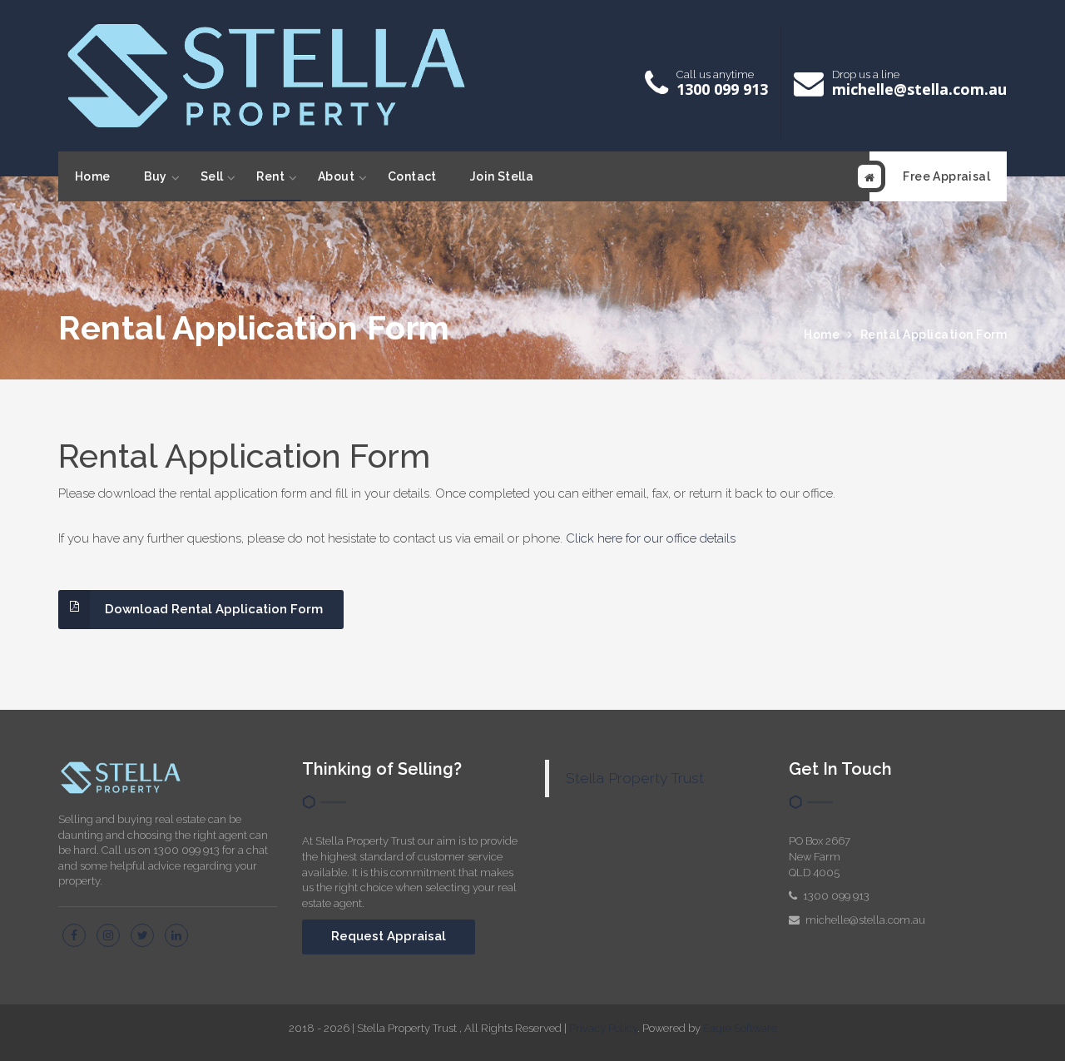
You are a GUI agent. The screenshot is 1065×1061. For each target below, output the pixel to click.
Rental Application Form (934, 334)
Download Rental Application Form (214, 609)
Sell (212, 176)
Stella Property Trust (635, 778)
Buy (155, 176)
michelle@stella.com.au (919, 89)
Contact (412, 176)
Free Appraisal (946, 176)
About (336, 176)
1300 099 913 (722, 89)
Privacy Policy (603, 1028)
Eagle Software (740, 1028)
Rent (270, 176)
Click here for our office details (651, 538)
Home (93, 176)
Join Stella (501, 176)
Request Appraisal (388, 936)
